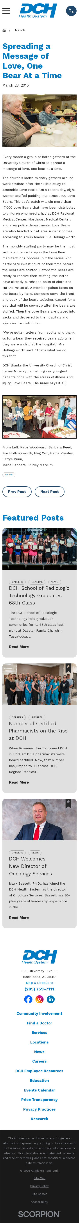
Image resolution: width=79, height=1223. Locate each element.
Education (39, 1080)
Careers (39, 1061)
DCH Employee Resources (39, 1071)
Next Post (49, 491)
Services (39, 1032)
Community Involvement (39, 1013)
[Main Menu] (6, 10)
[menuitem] (39, 1178)
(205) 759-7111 (39, 989)
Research (39, 1119)
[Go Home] (4, 30)
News (9, 474)
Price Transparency (39, 1099)
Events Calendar (39, 1090)
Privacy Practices (39, 1109)
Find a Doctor (39, 1023)
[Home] (38, 10)
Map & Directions (39, 983)
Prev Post (17, 491)
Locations (39, 1042)
